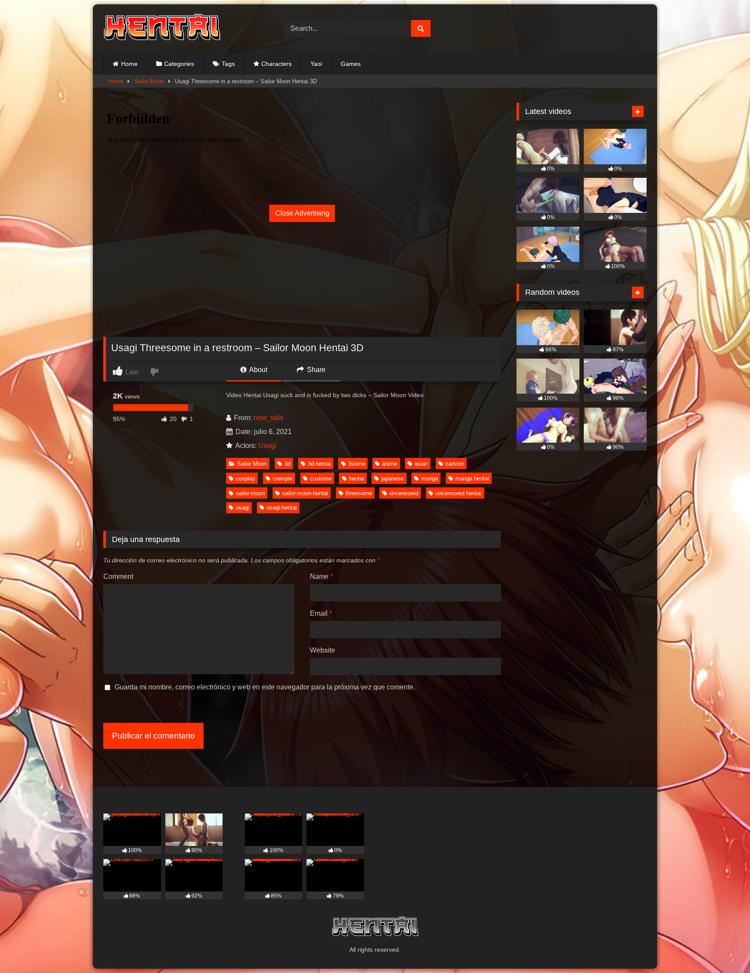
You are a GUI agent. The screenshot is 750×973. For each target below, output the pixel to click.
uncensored (403, 493)
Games (351, 63)
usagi (242, 507)
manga (429, 478)
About (257, 369)
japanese (392, 478)
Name (321, 576)
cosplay (245, 478)
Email (321, 613)
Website (322, 650)
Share (315, 369)
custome (321, 478)
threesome (358, 493)
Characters (276, 63)
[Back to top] (723, 947)
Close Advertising (302, 213)
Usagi (267, 445)
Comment (118, 576)
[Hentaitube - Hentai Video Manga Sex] (161, 28)
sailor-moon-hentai (305, 493)
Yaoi (316, 63)
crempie (283, 478)
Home (129, 63)
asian (421, 463)
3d (287, 463)
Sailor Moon (149, 81)
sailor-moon (250, 493)
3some (356, 463)
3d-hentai (319, 463)
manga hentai (472, 478)
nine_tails (268, 417)
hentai (356, 478)
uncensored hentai (458, 493)
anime (389, 463)
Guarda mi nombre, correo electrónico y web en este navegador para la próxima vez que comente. (265, 687)
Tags (228, 63)
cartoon (454, 463)
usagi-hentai (281, 507)
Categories (179, 63)
